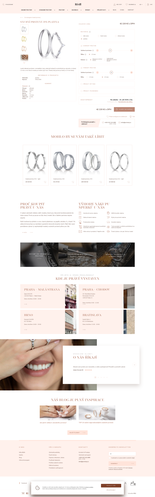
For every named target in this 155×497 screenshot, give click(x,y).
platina (85, 39)
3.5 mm (122, 77)
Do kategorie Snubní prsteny (32, 17)
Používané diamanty (54, 460)
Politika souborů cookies (56, 463)
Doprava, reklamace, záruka (56, 457)
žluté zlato (104, 36)
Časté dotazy (53, 455)
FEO (135, 493)
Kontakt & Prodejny (84, 452)
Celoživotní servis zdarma (90, 213)
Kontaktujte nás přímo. (125, 102)
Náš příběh (22, 452)
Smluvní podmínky (118, 469)
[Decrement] (97, 50)
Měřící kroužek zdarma (117, 213)
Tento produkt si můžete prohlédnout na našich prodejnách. (122, 227)
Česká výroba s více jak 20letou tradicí (122, 231)
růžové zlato (121, 36)
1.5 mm (93, 54)
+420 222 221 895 (110, 122)
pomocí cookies (89, 487)
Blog (20, 457)
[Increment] (131, 50)
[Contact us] (149, 494)
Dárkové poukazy (54, 465)
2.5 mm (106, 77)
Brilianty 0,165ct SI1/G (97, 59)
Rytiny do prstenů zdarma (118, 217)
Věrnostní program (24, 460)
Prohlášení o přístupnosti (56, 468)
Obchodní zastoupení (84, 455)
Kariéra (21, 455)
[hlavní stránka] (78, 6)
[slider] (110, 50)
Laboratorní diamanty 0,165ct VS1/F (112, 60)
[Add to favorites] (45, 182)
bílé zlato (86, 36)
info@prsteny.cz (126, 122)
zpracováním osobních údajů (127, 458)
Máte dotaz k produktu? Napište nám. (94, 231)
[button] (134, 365)
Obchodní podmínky (54, 452)
